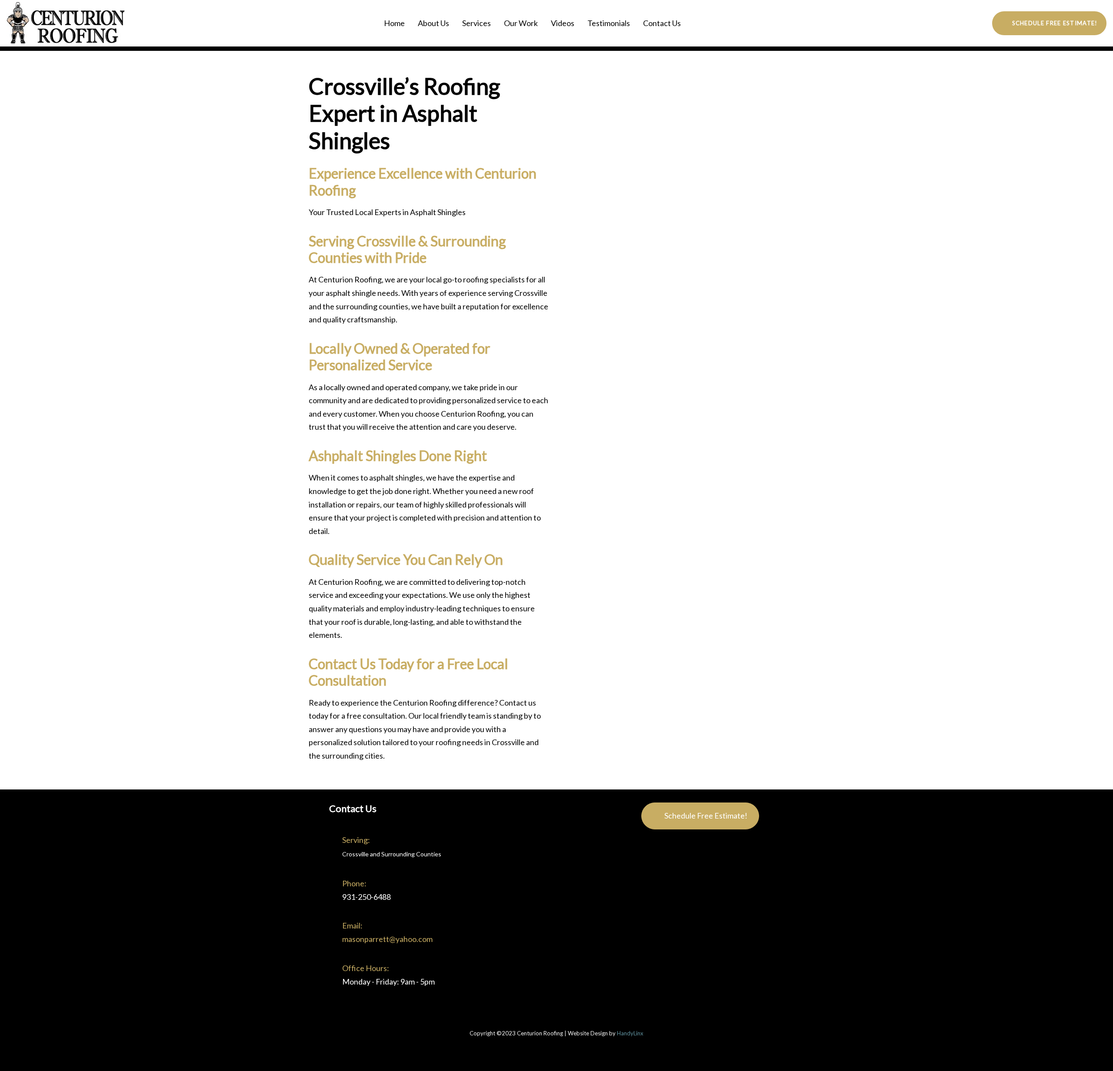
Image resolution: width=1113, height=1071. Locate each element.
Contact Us (662, 23)
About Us (433, 23)
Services (476, 23)
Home (394, 23)
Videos (562, 23)
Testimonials (608, 23)
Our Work (521, 23)
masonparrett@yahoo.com (387, 939)
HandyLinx (630, 1033)
